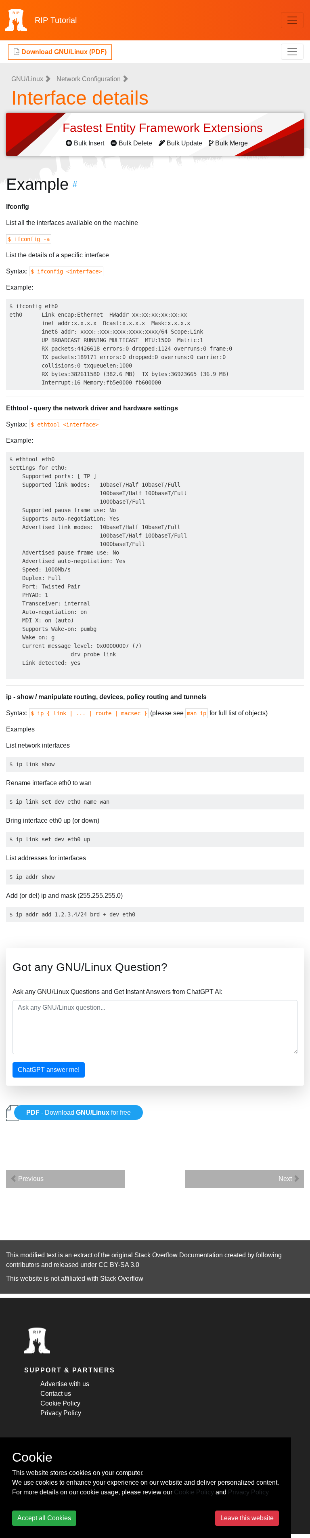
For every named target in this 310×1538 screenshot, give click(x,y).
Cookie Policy (60, 1403)
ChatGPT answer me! (49, 1069)
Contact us (55, 1393)
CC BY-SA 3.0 (118, 1264)
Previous (30, 1178)
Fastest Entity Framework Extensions (164, 127)
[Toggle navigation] (292, 20)
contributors (23, 1264)
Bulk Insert (89, 143)
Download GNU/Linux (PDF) (63, 51)
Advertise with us (64, 1383)
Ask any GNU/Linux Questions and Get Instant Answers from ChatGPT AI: (117, 991)
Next (286, 1178)
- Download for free (78, 1112)
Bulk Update (184, 143)
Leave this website (247, 1518)
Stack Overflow (121, 1278)
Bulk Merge (231, 143)
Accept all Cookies (44, 1518)
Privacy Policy (60, 1413)
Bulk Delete (135, 143)
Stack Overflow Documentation (178, 1255)
